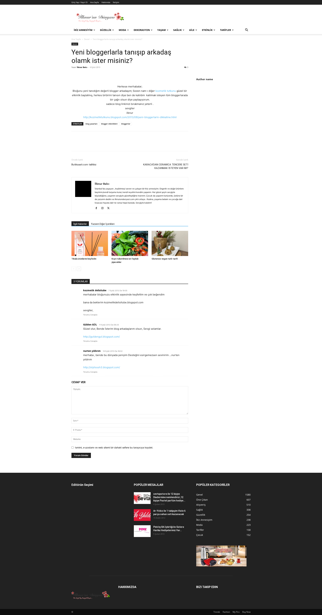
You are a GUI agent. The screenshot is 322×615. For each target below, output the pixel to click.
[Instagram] (103, 208)
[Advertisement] (224, 112)
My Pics (236, 611)
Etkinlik (207, 30)
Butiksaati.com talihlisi (83, 164)
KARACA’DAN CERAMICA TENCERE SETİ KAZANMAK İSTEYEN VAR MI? (165, 166)
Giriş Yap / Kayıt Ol (79, 2)
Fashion (226, 611)
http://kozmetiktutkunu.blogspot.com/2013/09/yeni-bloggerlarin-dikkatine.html (130, 117)
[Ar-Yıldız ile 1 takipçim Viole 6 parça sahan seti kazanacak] (142, 515)
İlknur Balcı (82, 67)
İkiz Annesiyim (83, 30)
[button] (247, 30)
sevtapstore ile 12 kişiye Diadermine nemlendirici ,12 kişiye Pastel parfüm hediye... (169, 497)
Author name (204, 79)
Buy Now (246, 611)
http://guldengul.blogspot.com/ (101, 336)
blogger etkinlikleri (109, 123)
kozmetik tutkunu (166, 90)
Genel (87, 39)
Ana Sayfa (94, 2)
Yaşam (161, 30)
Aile (191, 30)
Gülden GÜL (90, 324)
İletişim (116, 2)
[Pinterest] (90, 74)
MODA (122, 30)
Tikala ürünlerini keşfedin (83, 259)
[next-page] (79, 269)
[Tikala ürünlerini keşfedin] (89, 243)
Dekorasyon (142, 30)
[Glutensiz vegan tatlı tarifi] (170, 243)
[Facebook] (74, 74)
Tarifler (225, 30)
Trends (216, 611)
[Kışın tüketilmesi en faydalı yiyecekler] (130, 243)
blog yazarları (91, 123)
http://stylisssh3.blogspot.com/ (101, 367)
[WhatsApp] (98, 74)
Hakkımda (105, 2)
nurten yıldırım (92, 350)
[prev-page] (73, 269)
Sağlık (177, 30)
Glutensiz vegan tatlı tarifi (165, 259)
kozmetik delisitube (94, 290)
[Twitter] (82, 74)
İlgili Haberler (80, 224)
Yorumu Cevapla (90, 315)
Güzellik (105, 30)
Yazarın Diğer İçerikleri (103, 224)
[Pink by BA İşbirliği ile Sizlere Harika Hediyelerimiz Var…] (142, 531)
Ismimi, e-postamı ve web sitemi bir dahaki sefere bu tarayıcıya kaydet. (114, 447)
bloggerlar (125, 123)
